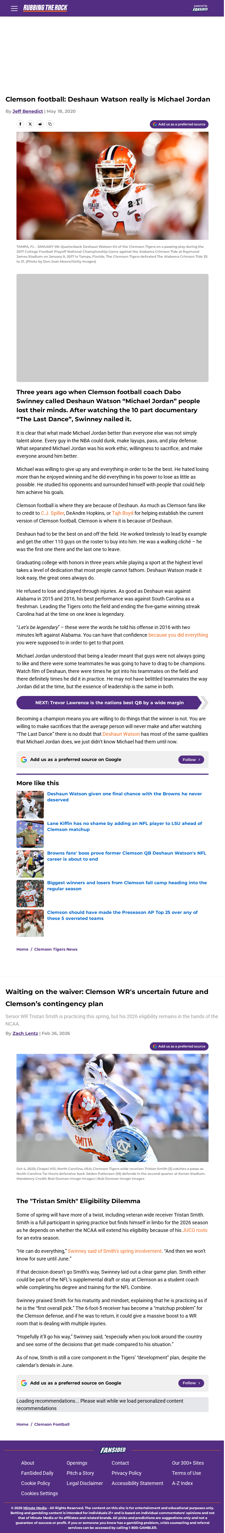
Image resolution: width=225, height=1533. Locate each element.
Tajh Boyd (122, 513)
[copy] (50, 124)
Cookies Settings (39, 1493)
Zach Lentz (25, 1033)
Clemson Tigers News (55, 949)
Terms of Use (186, 1473)
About (27, 1463)
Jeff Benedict (28, 111)
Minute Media (35, 1508)
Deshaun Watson (121, 734)
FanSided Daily (37, 1473)
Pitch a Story (80, 1473)
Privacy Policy (127, 1473)
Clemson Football (51, 1424)
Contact (120, 1463)
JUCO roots (194, 1230)
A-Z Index (182, 1483)
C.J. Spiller (52, 513)
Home (22, 949)
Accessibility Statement (137, 1483)
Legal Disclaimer (85, 1483)
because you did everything (178, 635)
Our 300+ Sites (188, 1463)
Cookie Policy (35, 1483)
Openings (77, 1463)
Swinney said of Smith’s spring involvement (115, 1251)
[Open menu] (14, 8)
